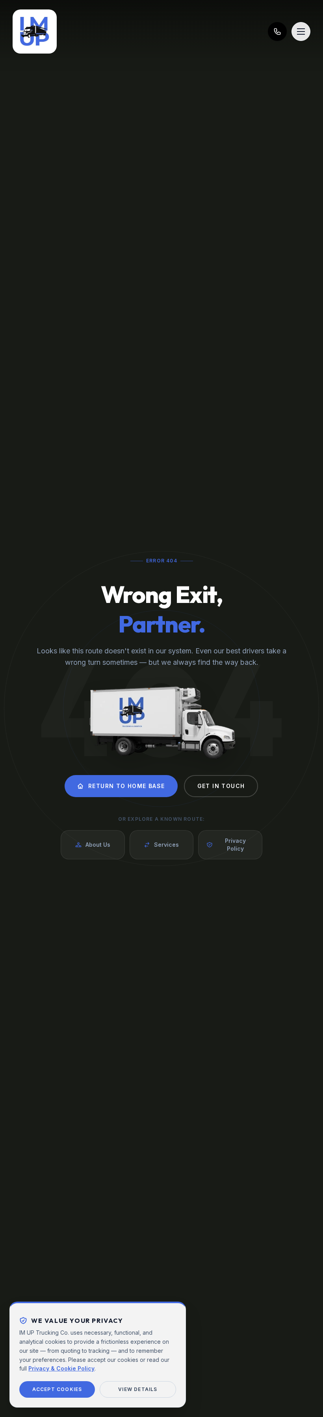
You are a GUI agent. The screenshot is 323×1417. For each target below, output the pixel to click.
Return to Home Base (126, 786)
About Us (97, 844)
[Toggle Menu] (300, 31)
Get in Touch (221, 786)
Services (166, 844)
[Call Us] (277, 31)
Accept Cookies (57, 1389)
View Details (137, 1389)
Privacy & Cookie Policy (61, 1368)
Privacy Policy (235, 844)
